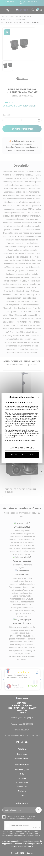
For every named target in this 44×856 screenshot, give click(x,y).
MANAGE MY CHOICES (22, 448)
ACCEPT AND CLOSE (22, 455)
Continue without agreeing (21, 397)
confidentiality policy (28, 440)
